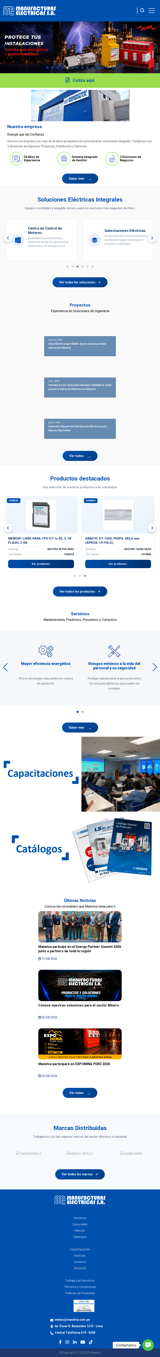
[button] (47, 68)
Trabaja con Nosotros (80, 1280)
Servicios (80, 1268)
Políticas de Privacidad (80, 1293)
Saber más (76, 178)
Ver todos (76, 456)
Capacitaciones (80, 1249)
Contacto (80, 1262)
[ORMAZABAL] (28, 1153)
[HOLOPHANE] (131, 1153)
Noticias (79, 1255)
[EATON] (79, 1153)
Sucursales (80, 1224)
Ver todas (76, 1093)
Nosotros (80, 1218)
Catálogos (80, 1236)
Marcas (80, 1230)
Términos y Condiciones (80, 1287)
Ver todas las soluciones (77, 282)
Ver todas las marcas (77, 1174)
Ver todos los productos (77, 591)
